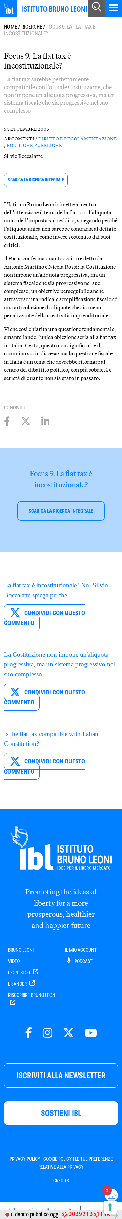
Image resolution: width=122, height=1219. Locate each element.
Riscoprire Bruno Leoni (32, 995)
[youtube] (91, 1033)
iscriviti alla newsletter (61, 1075)
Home (10, 27)
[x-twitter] (68, 1033)
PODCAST (83, 961)
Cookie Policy (57, 1159)
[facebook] (28, 1033)
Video (14, 961)
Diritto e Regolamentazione (77, 138)
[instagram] (47, 1033)
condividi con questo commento (44, 617)
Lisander (18, 984)
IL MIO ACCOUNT (81, 950)
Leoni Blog (19, 972)
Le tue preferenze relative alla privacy (75, 1163)
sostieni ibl (61, 1113)
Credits (61, 1180)
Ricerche (31, 27)
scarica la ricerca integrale (36, 180)
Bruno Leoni (21, 950)
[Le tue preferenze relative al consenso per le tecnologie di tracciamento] (110, 1207)
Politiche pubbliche (34, 145)
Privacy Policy (24, 1159)
